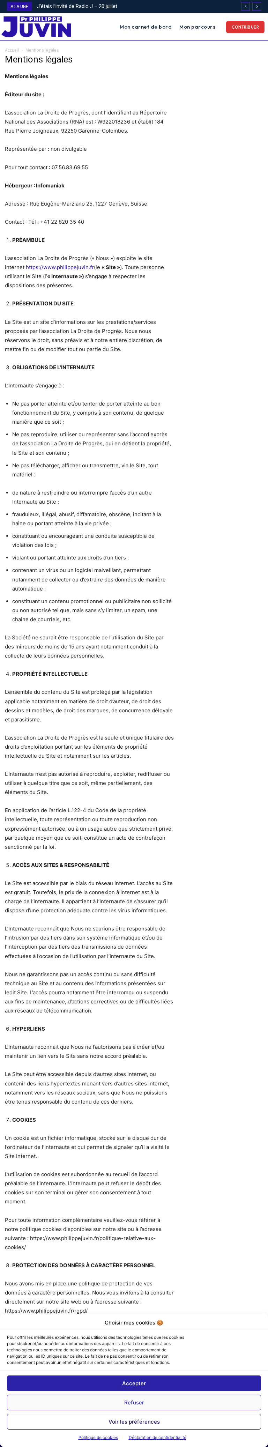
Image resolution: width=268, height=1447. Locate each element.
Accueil (12, 50)
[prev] (245, 6)
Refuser (134, 1402)
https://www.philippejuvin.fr (60, 267)
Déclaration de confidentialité (157, 1437)
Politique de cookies (98, 1437)
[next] (256, 6)
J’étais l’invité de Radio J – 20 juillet (77, 6)
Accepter (134, 1383)
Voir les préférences (134, 1421)
